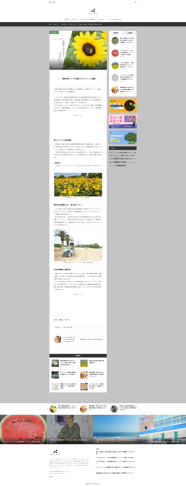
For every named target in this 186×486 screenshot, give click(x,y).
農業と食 (67, 19)
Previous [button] (47, 409)
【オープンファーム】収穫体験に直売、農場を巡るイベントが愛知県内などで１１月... (126, 77)
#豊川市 (111, 162)
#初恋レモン (131, 152)
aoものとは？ (102, 19)
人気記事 (129, 33)
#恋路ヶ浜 (124, 155)
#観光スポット (130, 159)
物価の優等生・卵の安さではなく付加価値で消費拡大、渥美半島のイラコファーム (126, 89)
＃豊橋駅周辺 (120, 165)
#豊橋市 (117, 162)
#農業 (71, 327)
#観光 (68, 327)
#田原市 (65, 327)
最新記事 (116, 33)
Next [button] (139, 409)
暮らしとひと (75, 19)
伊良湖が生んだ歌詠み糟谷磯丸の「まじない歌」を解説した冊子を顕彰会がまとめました (97, 407)
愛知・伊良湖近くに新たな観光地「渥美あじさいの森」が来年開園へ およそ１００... (126, 40)
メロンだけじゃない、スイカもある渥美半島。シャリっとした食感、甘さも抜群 (126, 52)
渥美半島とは (93, 19)
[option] (62, 409)
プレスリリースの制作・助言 (114, 19)
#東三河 (129, 155)
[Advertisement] (78, 126)
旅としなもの (84, 19)
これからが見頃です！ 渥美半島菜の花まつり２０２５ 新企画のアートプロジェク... (126, 64)
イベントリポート (129, 162)
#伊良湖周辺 (123, 152)
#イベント (114, 152)
